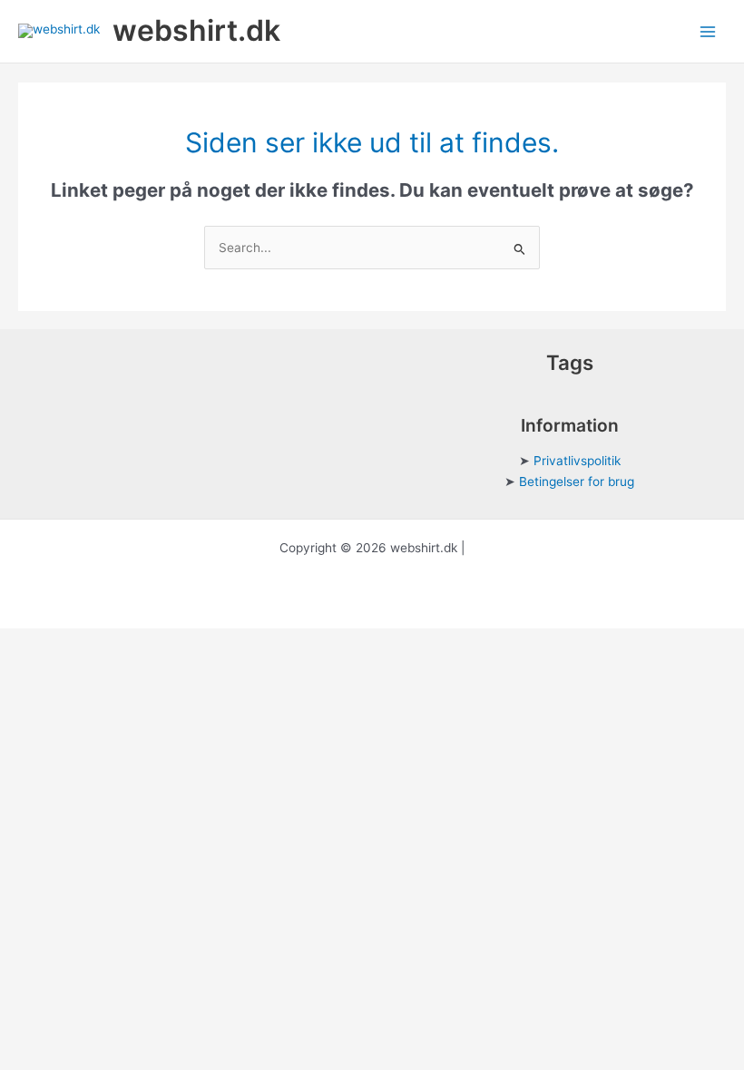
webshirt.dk (196, 30)
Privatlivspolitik (577, 460)
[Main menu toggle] (708, 31)
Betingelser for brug (576, 481)
